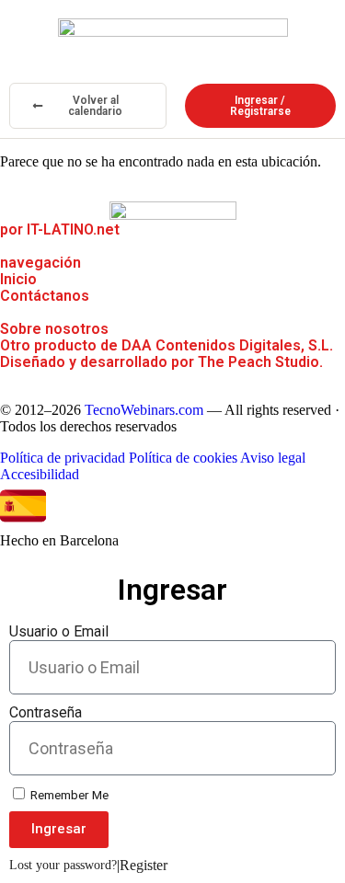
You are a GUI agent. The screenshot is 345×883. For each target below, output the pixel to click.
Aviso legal (272, 457)
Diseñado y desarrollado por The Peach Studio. (161, 362)
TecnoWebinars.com (144, 410)
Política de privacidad (62, 457)
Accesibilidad (39, 474)
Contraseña (45, 712)
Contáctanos (44, 295)
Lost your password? (63, 865)
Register (143, 865)
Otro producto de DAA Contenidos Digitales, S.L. (166, 345)
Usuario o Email (59, 631)
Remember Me (68, 794)
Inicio (18, 279)
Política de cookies (183, 457)
